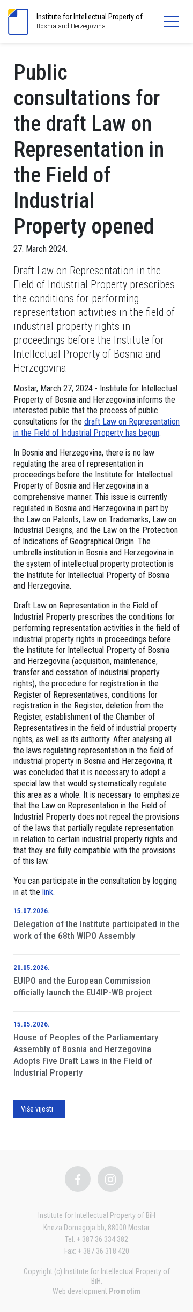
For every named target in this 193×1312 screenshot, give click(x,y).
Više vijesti (37, 1109)
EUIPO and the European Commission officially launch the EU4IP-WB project (82, 986)
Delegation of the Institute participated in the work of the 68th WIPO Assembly (96, 930)
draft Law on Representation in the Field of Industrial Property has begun (96, 427)
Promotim (124, 1291)
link (47, 892)
